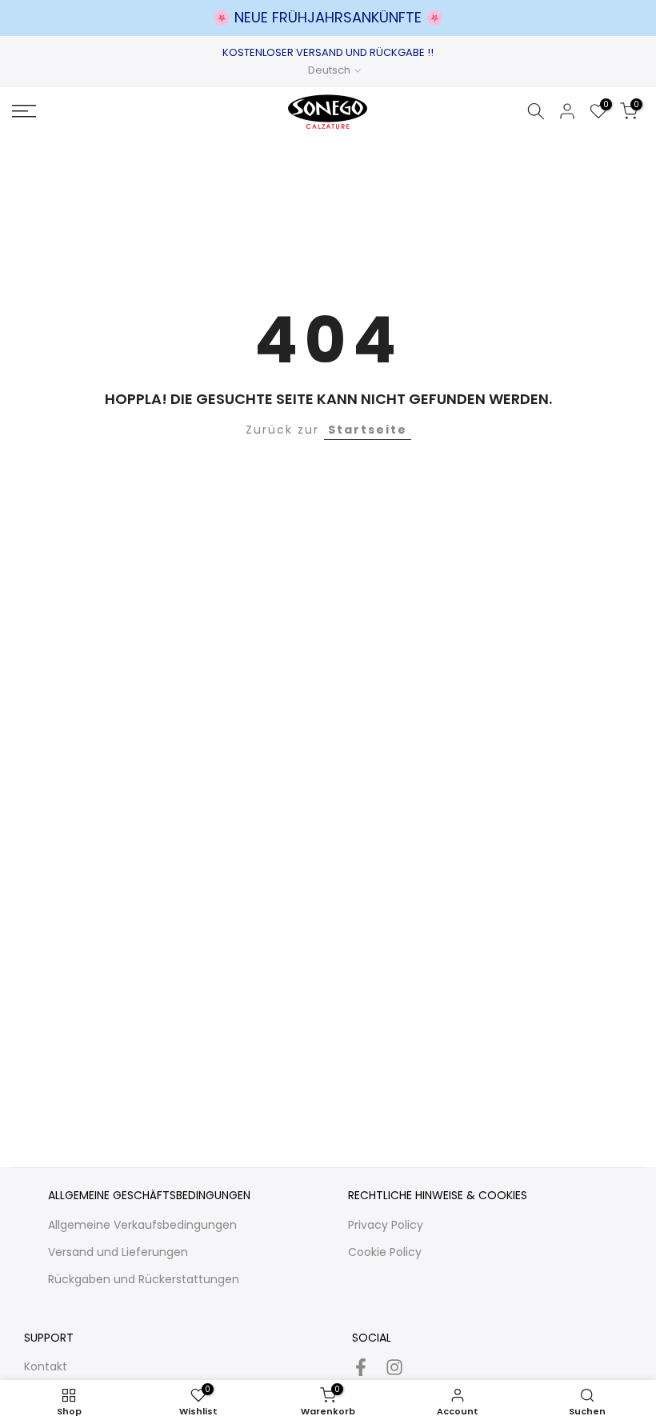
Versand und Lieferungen (118, 1252)
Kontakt (45, 1366)
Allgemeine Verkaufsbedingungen (142, 1225)
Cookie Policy (385, 1252)
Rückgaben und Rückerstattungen (143, 1279)
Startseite (367, 430)
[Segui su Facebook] (361, 1368)
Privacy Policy (385, 1225)
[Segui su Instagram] (394, 1368)
